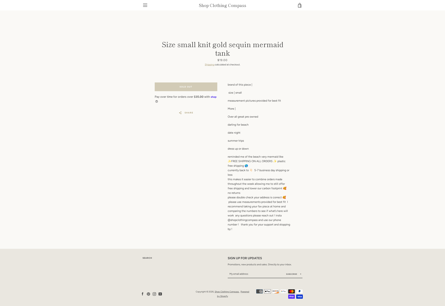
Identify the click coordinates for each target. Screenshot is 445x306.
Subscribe (292, 274)
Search (147, 258)
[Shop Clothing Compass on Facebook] (142, 293)
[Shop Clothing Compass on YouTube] (160, 293)
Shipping (209, 64)
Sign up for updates (245, 258)
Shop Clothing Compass (222, 5)
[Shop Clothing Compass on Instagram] (154, 293)
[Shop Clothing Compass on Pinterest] (148, 293)
